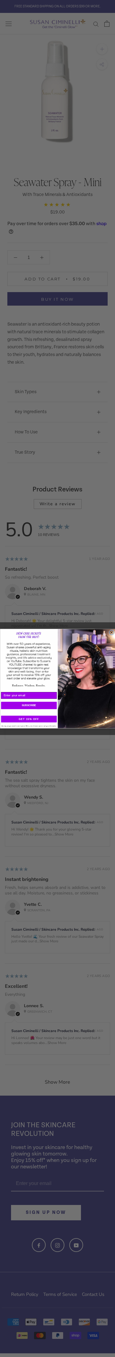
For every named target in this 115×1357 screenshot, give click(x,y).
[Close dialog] (111, 632)
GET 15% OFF (29, 719)
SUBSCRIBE (28, 705)
